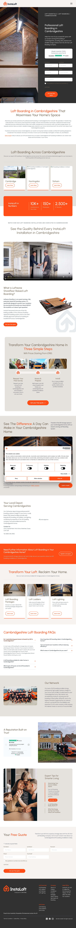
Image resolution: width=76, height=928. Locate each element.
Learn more (65, 485)
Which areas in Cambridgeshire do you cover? (54, 650)
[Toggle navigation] (71, 3)
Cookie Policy (17, 918)
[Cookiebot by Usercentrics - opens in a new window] (63, 448)
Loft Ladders (42, 889)
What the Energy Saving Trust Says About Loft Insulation (54, 810)
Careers (53, 889)
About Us (53, 887)
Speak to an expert (65, 553)
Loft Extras (42, 910)
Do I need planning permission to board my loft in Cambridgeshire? (18, 640)
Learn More (10, 185)
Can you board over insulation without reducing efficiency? (54, 645)
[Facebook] (50, 919)
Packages (53, 894)
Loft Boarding (42, 887)
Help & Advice (54, 896)
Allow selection (38, 478)
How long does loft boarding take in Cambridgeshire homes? (55, 640)
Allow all (60, 478)
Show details (64, 473)
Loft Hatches (42, 891)
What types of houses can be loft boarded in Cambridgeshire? (17, 666)
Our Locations (66, 896)
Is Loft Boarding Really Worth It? (52, 805)
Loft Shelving (42, 906)
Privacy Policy (23, 918)
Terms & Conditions (8, 918)
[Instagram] (53, 919)
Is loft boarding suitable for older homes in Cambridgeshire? (16, 661)
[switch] (30, 468)
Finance (53, 893)
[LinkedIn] (47, 919)
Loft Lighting (42, 893)
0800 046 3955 (66, 894)
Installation (53, 891)
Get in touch (8, 135)
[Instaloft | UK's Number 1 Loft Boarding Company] (10, 3)
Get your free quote (51, 94)
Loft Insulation (42, 908)
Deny (16, 478)
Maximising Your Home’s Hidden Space (53, 785)
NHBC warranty (35, 485)
